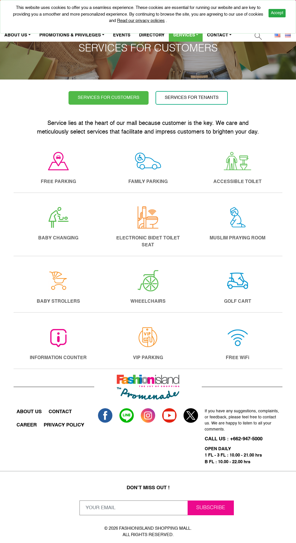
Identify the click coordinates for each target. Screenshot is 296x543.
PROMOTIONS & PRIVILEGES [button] (70, 35)
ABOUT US (29, 411)
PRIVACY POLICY (64, 425)
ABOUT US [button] (15, 35)
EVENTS (121, 35)
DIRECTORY (151, 35)
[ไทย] (288, 35)
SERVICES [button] (184, 35)
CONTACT (60, 411)
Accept (277, 13)
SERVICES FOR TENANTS (192, 97)
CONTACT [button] (217, 35)
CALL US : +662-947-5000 (233, 439)
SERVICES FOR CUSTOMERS (108, 97)
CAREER (26, 425)
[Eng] (277, 35)
